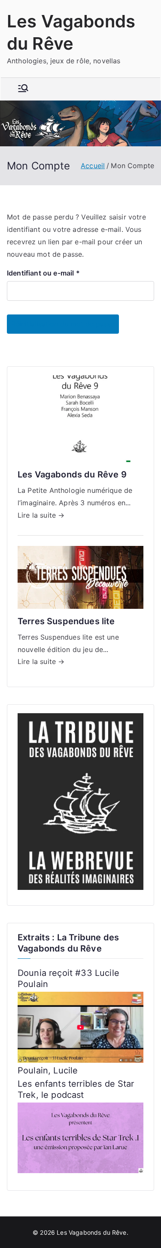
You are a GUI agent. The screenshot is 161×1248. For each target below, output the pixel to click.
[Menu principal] (23, 89)
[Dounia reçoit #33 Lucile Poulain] (80, 1027)
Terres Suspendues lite (66, 621)
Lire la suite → (41, 515)
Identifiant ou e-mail (46, 273)
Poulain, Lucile (48, 1070)
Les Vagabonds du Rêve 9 (72, 474)
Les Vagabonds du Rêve (91, 1232)
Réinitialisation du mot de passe (63, 324)
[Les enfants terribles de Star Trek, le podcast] (80, 1137)
